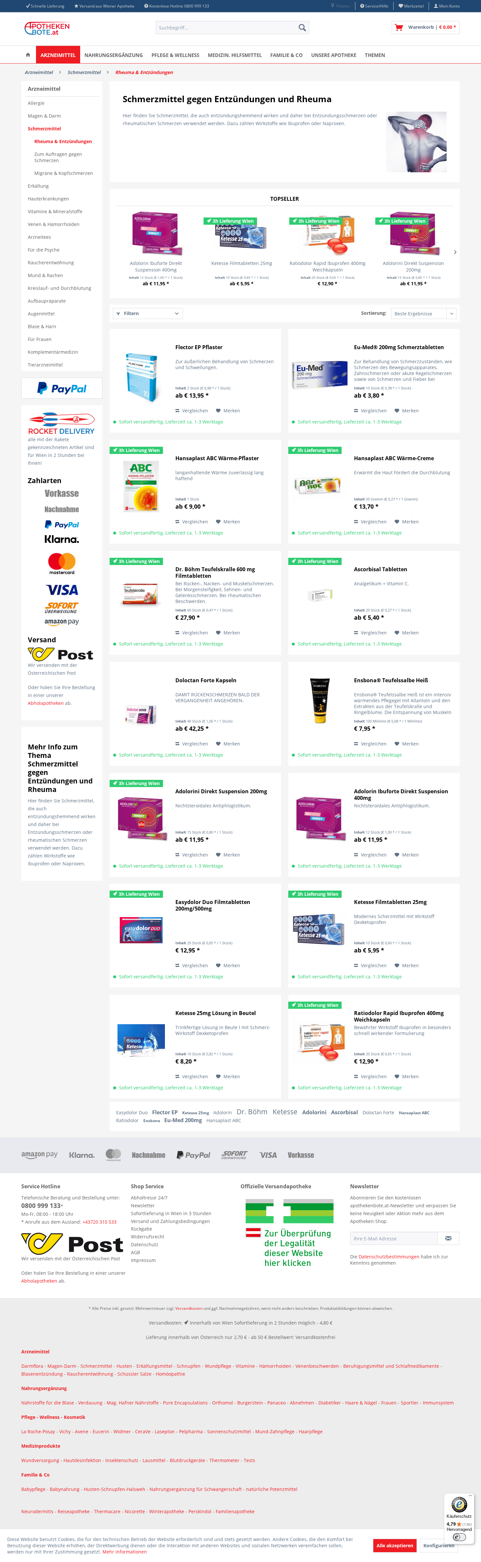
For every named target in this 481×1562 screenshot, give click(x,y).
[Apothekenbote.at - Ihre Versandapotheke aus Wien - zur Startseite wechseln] (49, 29)
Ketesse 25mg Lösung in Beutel (215, 1013)
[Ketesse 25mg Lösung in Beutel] (141, 1041)
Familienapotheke (235, 1511)
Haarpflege (311, 1431)
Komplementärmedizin (53, 352)
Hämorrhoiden (275, 1366)
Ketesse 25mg (196, 1113)
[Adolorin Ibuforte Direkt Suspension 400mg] (156, 234)
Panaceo (277, 1403)
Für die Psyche (44, 250)
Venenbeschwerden (317, 1366)
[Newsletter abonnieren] (448, 1238)
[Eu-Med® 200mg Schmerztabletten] (319, 375)
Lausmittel (155, 1460)
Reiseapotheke (74, 1511)
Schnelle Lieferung (47, 6)
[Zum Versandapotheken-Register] (293, 1235)
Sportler (410, 1403)
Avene (82, 1431)
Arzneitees (39, 237)
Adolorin (223, 1112)
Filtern (131, 313)
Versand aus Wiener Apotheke (107, 6)
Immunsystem (438, 1403)
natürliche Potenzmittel (271, 1489)
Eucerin (102, 1431)
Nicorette (135, 1511)
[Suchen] (302, 27)
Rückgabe (141, 1229)
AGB (135, 1252)
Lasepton (165, 1431)
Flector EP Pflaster (199, 347)
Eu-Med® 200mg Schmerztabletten (399, 347)
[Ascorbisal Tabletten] (319, 597)
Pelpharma (191, 1431)
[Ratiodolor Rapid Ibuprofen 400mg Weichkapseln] (328, 234)
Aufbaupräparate (47, 301)
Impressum (143, 1260)
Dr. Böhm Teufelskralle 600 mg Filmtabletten (215, 572)
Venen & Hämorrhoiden (54, 224)
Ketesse (286, 1111)
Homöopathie (170, 1374)
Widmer (123, 1431)
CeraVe (143, 1431)
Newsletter (143, 1205)
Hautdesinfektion (82, 1460)
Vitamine (245, 1366)
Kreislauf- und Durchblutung (59, 288)
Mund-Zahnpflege (275, 1431)
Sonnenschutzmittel (229, 1431)
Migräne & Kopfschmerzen (63, 173)
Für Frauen (40, 339)
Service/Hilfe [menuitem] (376, 6)
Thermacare (108, 1511)
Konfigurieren (438, 1545)
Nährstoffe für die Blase (47, 1403)
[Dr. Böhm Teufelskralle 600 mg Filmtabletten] (141, 597)
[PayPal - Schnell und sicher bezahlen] (62, 388)
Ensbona (152, 1120)
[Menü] (470, 1497)
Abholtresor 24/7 (149, 1198)
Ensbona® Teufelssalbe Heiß (391, 680)
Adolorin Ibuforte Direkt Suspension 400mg (156, 266)
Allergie (36, 103)
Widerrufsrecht (147, 1236)
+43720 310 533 (99, 1222)
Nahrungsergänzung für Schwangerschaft (196, 1489)
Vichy (65, 1431)
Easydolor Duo (132, 1112)
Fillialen (342, 6)
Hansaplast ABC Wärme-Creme (394, 458)
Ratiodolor (128, 1120)
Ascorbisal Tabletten (380, 569)
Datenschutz (144, 1244)
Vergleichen (194, 410)
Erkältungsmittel (154, 1366)
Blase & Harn (42, 326)
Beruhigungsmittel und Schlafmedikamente (391, 1366)
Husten (124, 1366)
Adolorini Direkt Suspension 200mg (413, 266)
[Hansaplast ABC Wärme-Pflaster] (141, 486)
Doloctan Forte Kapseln (206, 680)
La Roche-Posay (38, 1431)
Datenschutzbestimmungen (389, 1256)
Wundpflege (218, 1366)
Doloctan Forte (379, 1112)
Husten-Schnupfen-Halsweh (115, 1489)
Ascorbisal (345, 1112)
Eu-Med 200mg (183, 1120)
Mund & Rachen (45, 275)
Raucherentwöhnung (51, 262)
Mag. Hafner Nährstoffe (133, 1403)
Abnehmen (302, 1403)
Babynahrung (65, 1489)
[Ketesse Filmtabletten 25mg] (242, 234)
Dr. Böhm (253, 1111)
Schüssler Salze (134, 1374)
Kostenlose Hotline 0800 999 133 (179, 6)
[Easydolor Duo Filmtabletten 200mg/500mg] (141, 930)
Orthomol (223, 1403)
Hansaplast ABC (414, 1113)
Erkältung (38, 186)
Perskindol (200, 1511)
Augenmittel (41, 314)
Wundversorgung (41, 1460)
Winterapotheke (166, 1511)
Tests (249, 1460)
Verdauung (91, 1403)
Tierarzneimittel (45, 365)
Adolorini (315, 1112)
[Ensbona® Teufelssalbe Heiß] (319, 708)
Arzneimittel (44, 88)
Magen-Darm (61, 1366)
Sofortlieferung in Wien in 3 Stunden (171, 1213)
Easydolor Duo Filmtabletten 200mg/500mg (212, 905)
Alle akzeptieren (395, 1545)
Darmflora (33, 1366)
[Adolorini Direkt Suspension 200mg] (414, 234)
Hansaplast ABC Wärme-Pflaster (217, 458)
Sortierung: (373, 313)
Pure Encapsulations (185, 1403)
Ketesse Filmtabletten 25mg (241, 263)
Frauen (389, 1403)
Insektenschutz (122, 1460)
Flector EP (165, 1112)
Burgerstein (250, 1403)
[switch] (459, 1537)
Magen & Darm (44, 116)
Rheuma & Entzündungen (63, 141)
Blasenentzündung (42, 1374)
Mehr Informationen (124, 1552)
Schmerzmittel (44, 128)
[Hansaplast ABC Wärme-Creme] (319, 486)
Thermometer (225, 1460)
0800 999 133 (41, 1205)
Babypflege (34, 1489)
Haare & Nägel (361, 1403)
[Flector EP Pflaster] (141, 375)
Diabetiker (330, 1403)
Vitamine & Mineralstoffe (55, 211)
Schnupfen (189, 1366)
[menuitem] (340, 6)
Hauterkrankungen (48, 199)
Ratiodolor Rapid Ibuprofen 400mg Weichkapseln (327, 266)
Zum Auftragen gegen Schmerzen (58, 157)
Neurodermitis (38, 1511)
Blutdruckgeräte (188, 1460)
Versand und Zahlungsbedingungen (170, 1221)
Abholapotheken (46, 703)
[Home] (28, 54)
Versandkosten (189, 1308)
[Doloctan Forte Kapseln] (141, 708)
